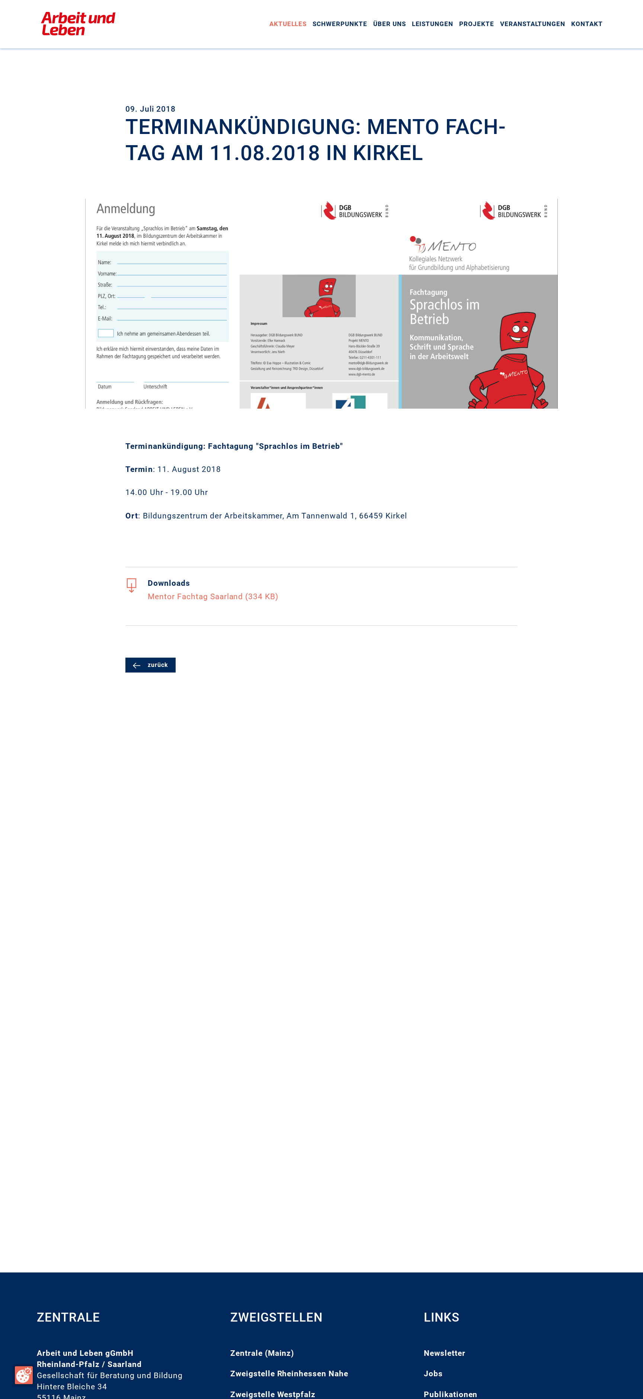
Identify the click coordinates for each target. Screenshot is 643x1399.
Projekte (476, 24)
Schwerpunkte (340, 24)
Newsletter (445, 1353)
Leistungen (433, 24)
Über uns (389, 24)
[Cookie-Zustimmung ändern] (24, 1375)
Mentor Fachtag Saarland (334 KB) (213, 596)
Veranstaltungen (532, 24)
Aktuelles (288, 24)
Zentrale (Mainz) (262, 1353)
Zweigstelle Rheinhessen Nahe (289, 1373)
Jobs (433, 1373)
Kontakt (587, 24)
